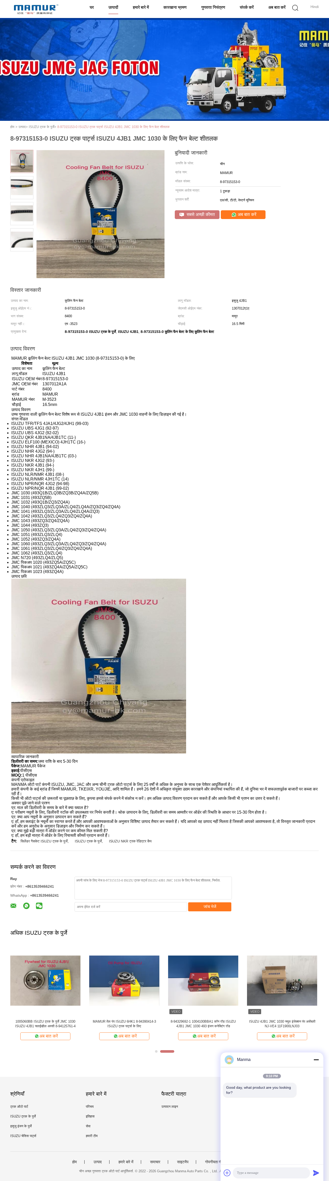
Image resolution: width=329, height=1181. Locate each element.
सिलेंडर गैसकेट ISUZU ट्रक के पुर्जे (44, 841)
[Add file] (227, 1172)
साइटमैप (182, 1162)
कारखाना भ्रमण (175, 7)
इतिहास (90, 1116)
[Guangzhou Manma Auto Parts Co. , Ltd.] (35, 9)
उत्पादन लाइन (169, 1107)
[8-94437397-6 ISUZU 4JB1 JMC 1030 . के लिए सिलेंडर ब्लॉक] (124, 980)
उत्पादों (113, 7)
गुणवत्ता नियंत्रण (213, 7)
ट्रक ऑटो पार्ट (19, 1107)
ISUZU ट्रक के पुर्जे (88, 841)
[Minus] (316, 1060)
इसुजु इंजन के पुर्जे (21, 1126)
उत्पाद (98, 1162)
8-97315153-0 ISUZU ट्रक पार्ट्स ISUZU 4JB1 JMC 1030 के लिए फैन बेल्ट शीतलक (113, 127)
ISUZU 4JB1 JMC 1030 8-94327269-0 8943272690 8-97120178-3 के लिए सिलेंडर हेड (203, 1024)
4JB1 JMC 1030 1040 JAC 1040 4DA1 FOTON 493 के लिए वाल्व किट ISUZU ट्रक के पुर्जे (45, 1024)
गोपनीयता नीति (215, 1162)
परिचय (90, 1107)
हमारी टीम (92, 1136)
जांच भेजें (210, 906)
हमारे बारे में (141, 7)
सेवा (88, 1126)
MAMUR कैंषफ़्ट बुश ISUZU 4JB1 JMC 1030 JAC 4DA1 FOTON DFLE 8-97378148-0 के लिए (282, 1024)
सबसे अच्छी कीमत (200, 214)
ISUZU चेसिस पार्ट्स (23, 1136)
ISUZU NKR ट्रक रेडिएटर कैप (130, 841)
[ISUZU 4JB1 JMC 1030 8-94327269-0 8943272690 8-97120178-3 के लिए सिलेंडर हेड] (203, 980)
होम (74, 1162)
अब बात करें (277, 7)
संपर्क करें (247, 7)
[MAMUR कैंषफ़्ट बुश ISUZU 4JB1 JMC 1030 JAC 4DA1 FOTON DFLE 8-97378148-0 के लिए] (282, 980)
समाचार (155, 1162)
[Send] (316, 1172)
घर (92, 7)
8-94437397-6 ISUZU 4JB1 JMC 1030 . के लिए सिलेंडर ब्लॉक (124, 1024)
